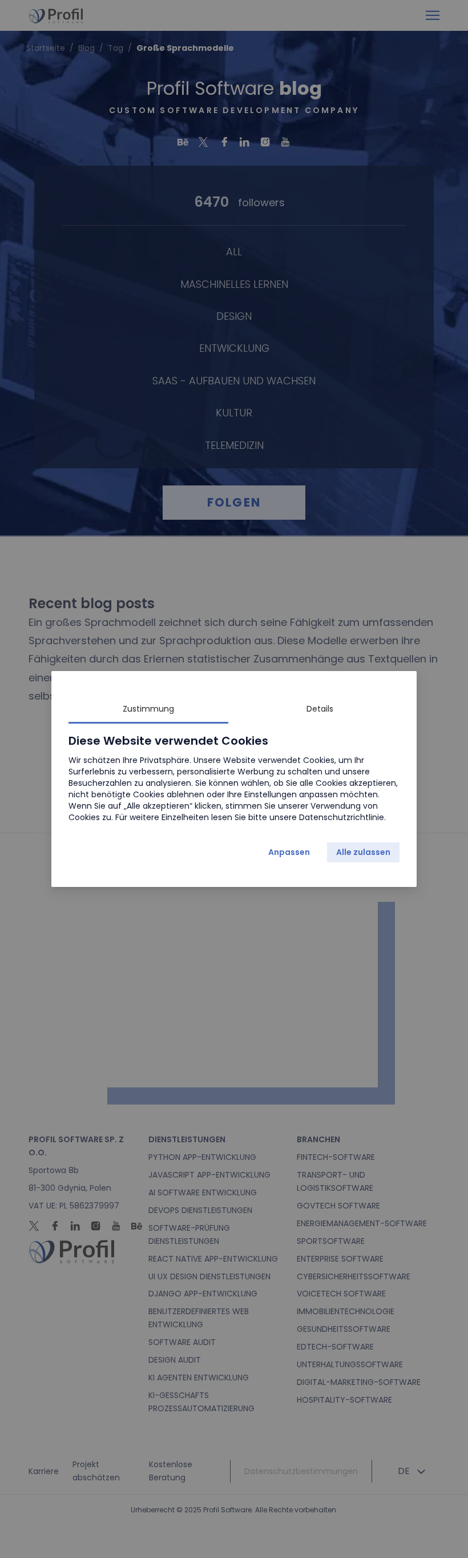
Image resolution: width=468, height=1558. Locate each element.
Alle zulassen (363, 852)
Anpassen (289, 852)
